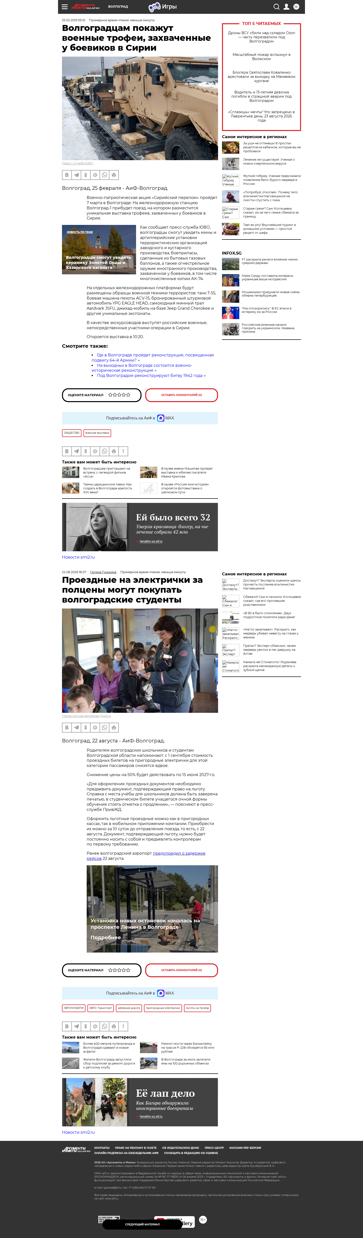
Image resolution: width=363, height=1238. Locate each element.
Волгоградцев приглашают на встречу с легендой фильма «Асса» (106, 472)
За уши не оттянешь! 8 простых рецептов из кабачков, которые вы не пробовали (272, 147)
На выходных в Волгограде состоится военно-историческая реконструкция (142, 368)
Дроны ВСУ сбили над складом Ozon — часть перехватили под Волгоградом (261, 37)
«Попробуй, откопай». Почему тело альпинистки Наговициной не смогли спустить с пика (270, 196)
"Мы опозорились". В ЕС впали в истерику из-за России (266, 310)
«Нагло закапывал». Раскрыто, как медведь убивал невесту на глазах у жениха (271, 633)
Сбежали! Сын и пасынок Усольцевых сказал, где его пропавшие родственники (272, 601)
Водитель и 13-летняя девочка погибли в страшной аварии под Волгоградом (261, 96)
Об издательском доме (180, 1148)
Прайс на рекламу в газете (136, 1148)
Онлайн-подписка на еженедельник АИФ (126, 1153)
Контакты (101, 1148)
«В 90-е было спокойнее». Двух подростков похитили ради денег (269, 615)
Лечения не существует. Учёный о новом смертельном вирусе (269, 161)
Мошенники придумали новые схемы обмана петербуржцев (271, 293)
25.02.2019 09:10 (73, 20)
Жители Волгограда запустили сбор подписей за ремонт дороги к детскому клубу (109, 1063)
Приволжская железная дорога (86, 716)
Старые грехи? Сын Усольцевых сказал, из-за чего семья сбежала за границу (271, 212)
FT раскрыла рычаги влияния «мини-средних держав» (270, 261)
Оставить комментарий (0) (181, 395)
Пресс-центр (214, 1148)
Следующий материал (142, 1224)
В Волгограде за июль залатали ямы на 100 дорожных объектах (185, 1061)
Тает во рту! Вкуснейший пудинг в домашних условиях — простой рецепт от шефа (269, 229)
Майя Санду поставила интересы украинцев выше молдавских (267, 277)
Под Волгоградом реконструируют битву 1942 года (149, 375)
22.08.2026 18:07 (74, 572)
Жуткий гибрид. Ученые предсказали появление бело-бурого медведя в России (272, 180)
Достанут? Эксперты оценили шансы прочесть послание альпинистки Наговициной (272, 584)
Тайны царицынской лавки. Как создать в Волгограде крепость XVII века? (107, 488)
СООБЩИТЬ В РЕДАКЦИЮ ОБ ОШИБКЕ (191, 1153)
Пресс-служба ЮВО (77, 163)
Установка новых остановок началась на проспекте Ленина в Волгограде (145, 924)
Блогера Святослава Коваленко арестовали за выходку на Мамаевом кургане (261, 76)
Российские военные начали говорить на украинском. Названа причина (268, 328)
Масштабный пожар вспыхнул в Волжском (262, 57)
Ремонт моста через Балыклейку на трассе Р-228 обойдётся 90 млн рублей (187, 1047)
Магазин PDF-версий (245, 1148)
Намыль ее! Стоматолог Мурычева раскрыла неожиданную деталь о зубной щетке (269, 666)
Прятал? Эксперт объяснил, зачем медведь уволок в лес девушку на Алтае (269, 649)
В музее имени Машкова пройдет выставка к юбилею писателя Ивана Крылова (187, 472)
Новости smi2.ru (78, 557)
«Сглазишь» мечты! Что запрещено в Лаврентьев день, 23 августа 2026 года (261, 116)
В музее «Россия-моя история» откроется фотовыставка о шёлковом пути (185, 488)
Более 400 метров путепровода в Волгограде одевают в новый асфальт (109, 1047)
